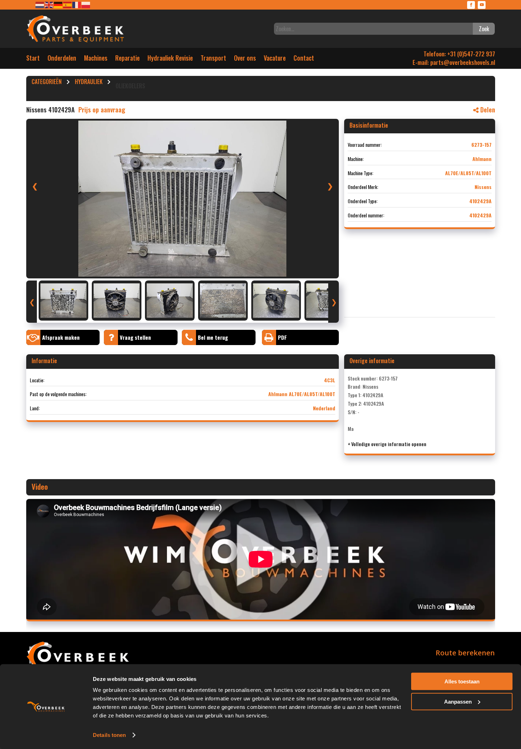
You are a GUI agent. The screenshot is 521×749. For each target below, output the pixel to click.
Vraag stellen (135, 337)
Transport (213, 59)
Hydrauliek (88, 82)
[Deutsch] (58, 4)
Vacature (275, 59)
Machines (95, 59)
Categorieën (47, 82)
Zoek (484, 28)
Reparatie (127, 59)
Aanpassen (458, 701)
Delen (486, 109)
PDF (282, 337)
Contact (303, 59)
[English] (49, 4)
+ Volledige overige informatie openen (387, 444)
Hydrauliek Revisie (170, 59)
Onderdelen (61, 59)
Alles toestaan (462, 681)
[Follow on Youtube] (482, 5)
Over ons (245, 59)
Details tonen (109, 735)
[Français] (77, 4)
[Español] (67, 4)
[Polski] (86, 4)
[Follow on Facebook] (471, 5)
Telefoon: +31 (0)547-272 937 (459, 53)
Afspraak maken (61, 337)
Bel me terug (213, 337)
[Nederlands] (40, 4)
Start (33, 59)
